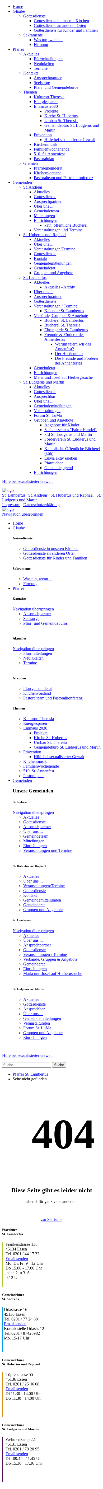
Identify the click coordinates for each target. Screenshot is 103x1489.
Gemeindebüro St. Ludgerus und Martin (67, 747)
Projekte (51, 111)
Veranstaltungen (47, 410)
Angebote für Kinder (61, 425)
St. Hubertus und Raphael (44, 234)
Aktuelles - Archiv (59, 287)
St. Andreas (33, 187)
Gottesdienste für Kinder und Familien (66, 30)
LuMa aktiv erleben (60, 458)
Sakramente (33, 35)
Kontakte (31, 73)
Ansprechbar (44, 396)
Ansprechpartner (48, 78)
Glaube (19, 11)
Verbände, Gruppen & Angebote (61, 315)
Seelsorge (42, 82)
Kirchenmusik (45, 144)
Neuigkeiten (44, 63)
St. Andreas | (38, 495)
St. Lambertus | (14, 495)
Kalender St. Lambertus (64, 311)
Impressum (11, 504)
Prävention (43, 135)
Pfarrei (18, 49)
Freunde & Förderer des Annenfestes (64, 337)
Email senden (17, 1258)
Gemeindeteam (46, 211)
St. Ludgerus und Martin (43, 382)
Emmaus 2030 (46, 106)
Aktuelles (31, 54)
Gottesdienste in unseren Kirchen (61, 20)
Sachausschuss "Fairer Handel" (70, 429)
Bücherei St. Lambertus (64, 320)
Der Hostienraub (69, 353)
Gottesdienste (34, 16)
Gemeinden (22, 182)
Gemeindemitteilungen (53, 263)
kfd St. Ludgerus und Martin (68, 434)
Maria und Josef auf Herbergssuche (63, 377)
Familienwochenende (51, 149)
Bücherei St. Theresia (62, 325)
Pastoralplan (44, 158)
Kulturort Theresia (49, 97)
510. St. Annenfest (49, 154)
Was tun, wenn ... (48, 40)
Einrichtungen (45, 220)
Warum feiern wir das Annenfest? (73, 346)
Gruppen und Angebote (53, 272)
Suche (59, 1065)
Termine (41, 68)
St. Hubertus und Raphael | (72, 495)
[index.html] (8, 509)
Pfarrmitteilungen (48, 59)
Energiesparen (46, 101)
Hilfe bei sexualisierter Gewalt (69, 139)
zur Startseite (51, 1219)
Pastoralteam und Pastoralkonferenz (63, 177)
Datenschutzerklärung (41, 504)
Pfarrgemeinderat (48, 168)
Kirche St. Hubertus (61, 116)
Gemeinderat (44, 268)
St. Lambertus (34, 277)
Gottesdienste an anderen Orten (60, 25)
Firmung (41, 44)
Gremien (30, 163)
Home (18, 6)
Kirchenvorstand (48, 173)
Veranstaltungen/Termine (54, 249)
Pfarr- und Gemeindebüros (56, 87)
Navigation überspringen (22, 514)
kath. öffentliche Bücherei (65, 225)
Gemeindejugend (58, 467)
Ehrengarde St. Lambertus (66, 330)
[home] (8, 490)
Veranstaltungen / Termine (55, 306)
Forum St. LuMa (48, 415)
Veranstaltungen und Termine (58, 230)
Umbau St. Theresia (61, 120)
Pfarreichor (53, 463)
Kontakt (40, 258)
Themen (30, 92)
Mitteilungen (44, 215)
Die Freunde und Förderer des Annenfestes (77, 360)
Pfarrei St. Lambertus (30, 1074)
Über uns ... (43, 206)
